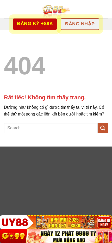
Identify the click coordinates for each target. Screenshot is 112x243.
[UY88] (56, 222)
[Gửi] (103, 128)
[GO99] (56, 236)
